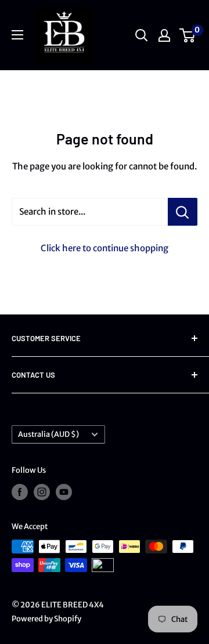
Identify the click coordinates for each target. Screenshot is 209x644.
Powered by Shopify (46, 619)
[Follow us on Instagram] (42, 492)
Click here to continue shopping (104, 248)
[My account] (164, 35)
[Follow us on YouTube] (64, 492)
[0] (188, 35)
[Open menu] (17, 34)
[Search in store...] (182, 212)
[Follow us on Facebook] (20, 492)
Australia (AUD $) (48, 434)
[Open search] (141, 35)
